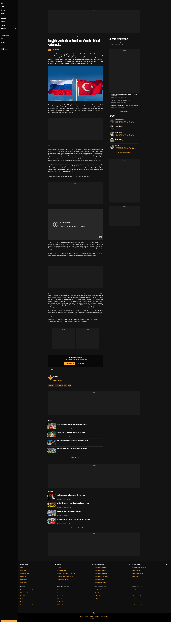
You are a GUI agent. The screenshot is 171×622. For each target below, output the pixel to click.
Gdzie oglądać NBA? (136, 570)
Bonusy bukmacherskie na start (27, 589)
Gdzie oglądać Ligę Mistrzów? (101, 573)
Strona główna (50, 37)
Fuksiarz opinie (60, 604)
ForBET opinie (97, 598)
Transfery (3, 22)
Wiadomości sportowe (24, 564)
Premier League (118, 121)
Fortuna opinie (60, 589)
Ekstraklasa (133, 141)
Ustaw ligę (136, 128)
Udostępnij (53, 369)
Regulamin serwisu (104, 616)
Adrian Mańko (113, 102)
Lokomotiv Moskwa (59, 385)
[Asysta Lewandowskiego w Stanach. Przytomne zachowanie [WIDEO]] (75, 426)
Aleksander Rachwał (119, 120)
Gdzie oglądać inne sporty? (136, 564)
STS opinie (97, 592)
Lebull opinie (60, 598)
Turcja (69, 385)
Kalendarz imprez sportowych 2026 (139, 567)
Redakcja (86, 616)
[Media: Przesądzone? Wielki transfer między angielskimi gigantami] (75, 451)
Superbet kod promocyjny (137, 589)
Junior (2, 45)
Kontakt (91, 616)
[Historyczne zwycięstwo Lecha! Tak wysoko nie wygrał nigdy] (124, 106)
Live (129, 122)
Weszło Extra (3, 18)
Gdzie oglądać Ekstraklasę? (100, 567)
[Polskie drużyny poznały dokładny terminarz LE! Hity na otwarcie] (75, 497)
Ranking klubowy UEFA (62, 570)
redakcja (57, 49)
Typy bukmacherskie (5, 35)
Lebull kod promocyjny (136, 598)
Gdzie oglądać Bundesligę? (100, 582)
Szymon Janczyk (118, 139)
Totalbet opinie (98, 595)
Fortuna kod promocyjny (137, 592)
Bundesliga (124, 121)
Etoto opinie (97, 601)
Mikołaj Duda (59, 436)
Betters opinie (97, 604)
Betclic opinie (60, 601)
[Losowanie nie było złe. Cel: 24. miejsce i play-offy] (124, 43)
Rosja (65, 385)
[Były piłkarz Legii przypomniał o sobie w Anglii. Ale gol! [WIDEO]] (75, 434)
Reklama (97, 616)
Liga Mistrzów (23, 576)
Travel (2, 39)
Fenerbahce (51, 385)
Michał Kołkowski (119, 126)
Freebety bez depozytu (25, 595)
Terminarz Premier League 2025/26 (65, 576)
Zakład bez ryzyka (24, 592)
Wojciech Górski (114, 97)
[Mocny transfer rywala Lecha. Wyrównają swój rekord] (75, 513)
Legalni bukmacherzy (5, 32)
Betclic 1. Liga (23, 570)
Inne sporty (3, 28)
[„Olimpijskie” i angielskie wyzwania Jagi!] (124, 101)
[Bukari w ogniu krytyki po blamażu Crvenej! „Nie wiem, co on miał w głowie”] (75, 521)
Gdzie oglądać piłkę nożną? (99, 564)
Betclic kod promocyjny (137, 601)
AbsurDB (112, 44)
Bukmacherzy (22, 587)
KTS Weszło (3, 42)
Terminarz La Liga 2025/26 (63, 579)
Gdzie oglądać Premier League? (101, 576)
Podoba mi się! (70, 363)
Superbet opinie (60, 592)
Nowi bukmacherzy (24, 601)
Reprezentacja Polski (24, 573)
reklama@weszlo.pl (57, 380)
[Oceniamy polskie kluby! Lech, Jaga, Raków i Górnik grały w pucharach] (124, 96)
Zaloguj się (9, 620)
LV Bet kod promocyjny (137, 595)
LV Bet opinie (60, 595)
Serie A (133, 121)
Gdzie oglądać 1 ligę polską (100, 570)
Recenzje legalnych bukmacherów (63, 587)
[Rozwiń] (15, 25)
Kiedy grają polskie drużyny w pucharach (66, 573)
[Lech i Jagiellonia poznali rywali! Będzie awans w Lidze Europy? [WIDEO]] (75, 505)
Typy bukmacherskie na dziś (26, 604)
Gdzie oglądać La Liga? (100, 579)
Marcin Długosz (60, 507)
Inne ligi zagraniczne (47, 426)
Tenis (132, 122)
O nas (81, 616)
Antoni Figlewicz (118, 133)
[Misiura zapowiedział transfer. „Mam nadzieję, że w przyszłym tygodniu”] (75, 442)
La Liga (129, 121)
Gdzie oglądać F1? (136, 576)
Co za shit (82, 363)
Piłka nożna (3, 25)
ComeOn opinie (98, 589)
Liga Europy (59, 37)
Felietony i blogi (118, 122)
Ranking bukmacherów (25, 598)
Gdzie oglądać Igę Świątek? (138, 573)
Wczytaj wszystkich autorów (124, 152)
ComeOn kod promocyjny (137, 604)
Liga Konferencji (23, 579)
